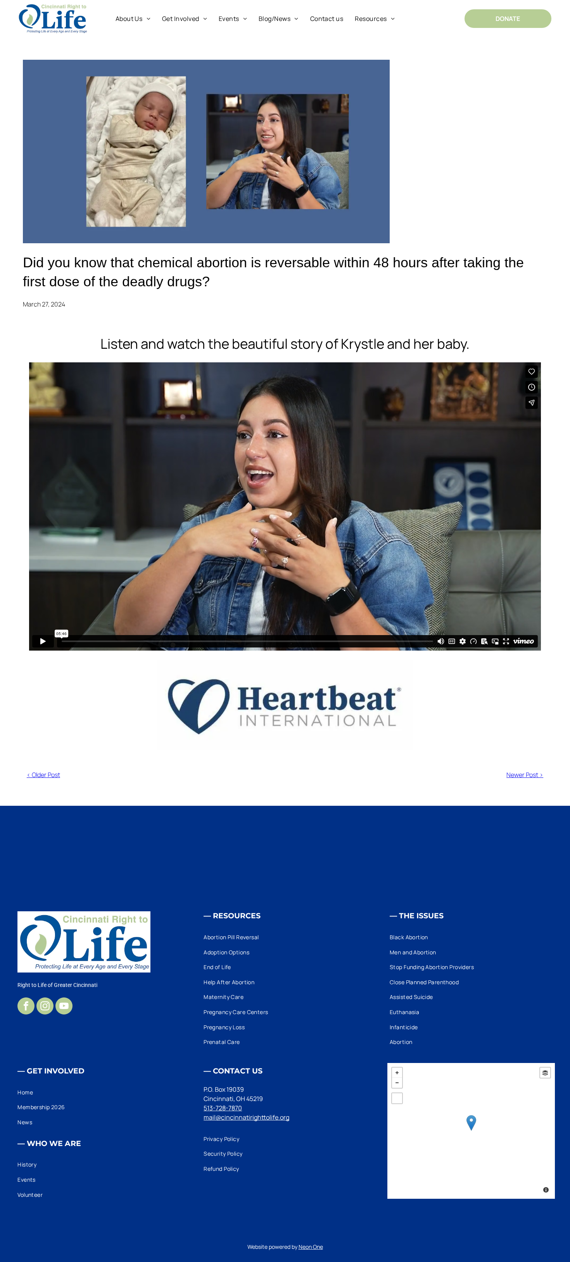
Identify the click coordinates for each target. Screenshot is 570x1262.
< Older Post (43, 774)
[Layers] (545, 1073)
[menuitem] (133, 18)
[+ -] (471, 1131)
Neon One (311, 1246)
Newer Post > (524, 774)
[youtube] (64, 1006)
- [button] (397, 1083)
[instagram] (45, 1006)
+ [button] (397, 1073)
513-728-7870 (223, 1108)
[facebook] (26, 1006)
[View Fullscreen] (397, 1098)
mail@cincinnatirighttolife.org (246, 1117)
